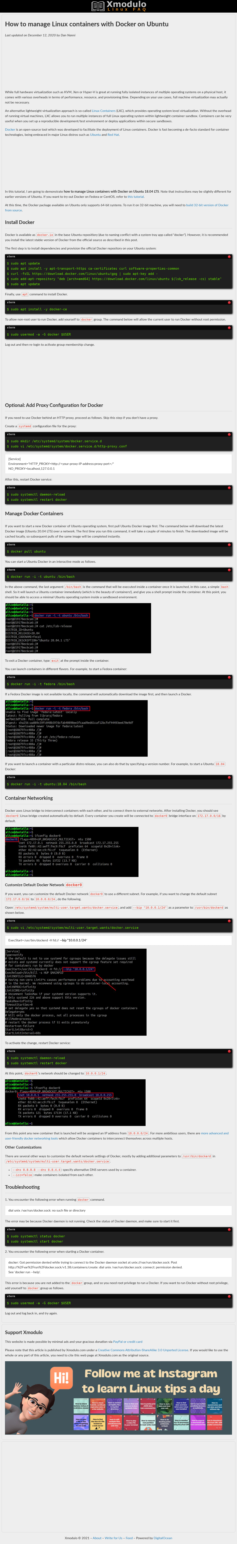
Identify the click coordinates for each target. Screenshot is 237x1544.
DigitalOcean (163, 1538)
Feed (129, 1538)
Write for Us (113, 1538)
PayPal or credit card (127, 1341)
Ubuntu (95, 134)
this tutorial (136, 196)
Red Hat (113, 134)
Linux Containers (104, 111)
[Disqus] (118, 1488)
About (97, 1538)
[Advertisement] (101, 63)
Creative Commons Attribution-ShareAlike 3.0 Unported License (143, 1350)
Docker (10, 129)
